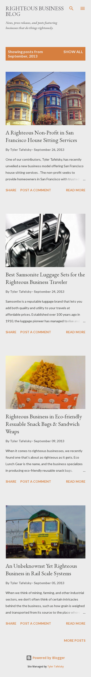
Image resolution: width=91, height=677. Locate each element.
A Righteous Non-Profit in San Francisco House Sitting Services (41, 136)
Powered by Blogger (48, 657)
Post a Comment (35, 190)
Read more (75, 190)
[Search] (71, 8)
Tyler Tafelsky (55, 666)
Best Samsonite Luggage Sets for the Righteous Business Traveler (45, 278)
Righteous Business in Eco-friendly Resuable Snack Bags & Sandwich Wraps (44, 424)
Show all (73, 51)
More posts (74, 640)
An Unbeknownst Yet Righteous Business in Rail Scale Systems (41, 569)
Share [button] (11, 190)
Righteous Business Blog (35, 11)
